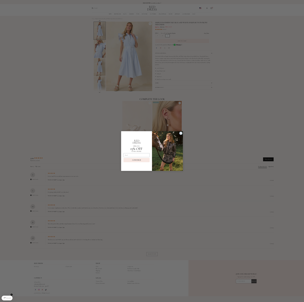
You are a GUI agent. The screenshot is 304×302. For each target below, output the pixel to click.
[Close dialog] (180, 133)
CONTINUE (136, 160)
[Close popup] (12, 295)
